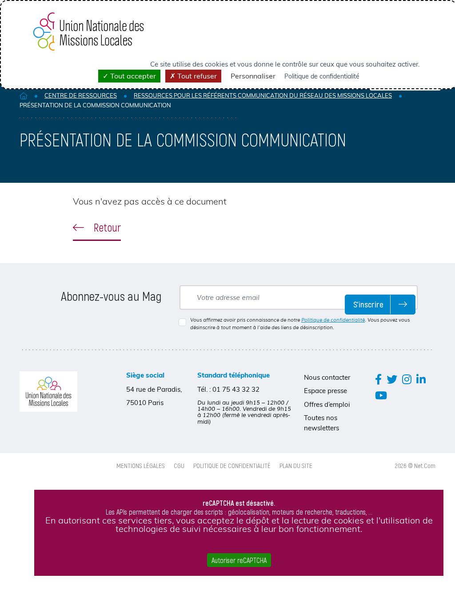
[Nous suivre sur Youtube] (381, 395)
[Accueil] (24, 95)
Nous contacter (327, 377)
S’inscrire (368, 304)
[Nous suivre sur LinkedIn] (421, 379)
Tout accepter (132, 75)
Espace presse (325, 390)
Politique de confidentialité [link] (321, 76)
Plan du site (295, 465)
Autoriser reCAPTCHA (239, 560)
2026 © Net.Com (415, 465)
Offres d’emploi (327, 404)
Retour (106, 227)
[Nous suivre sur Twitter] (392, 379)
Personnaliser (253, 75)
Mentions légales (140, 465)
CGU (179, 465)
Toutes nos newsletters (321, 422)
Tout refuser (196, 75)
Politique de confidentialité (333, 320)
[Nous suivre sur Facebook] (378, 379)
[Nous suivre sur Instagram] (406, 379)
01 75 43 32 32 (235, 389)
